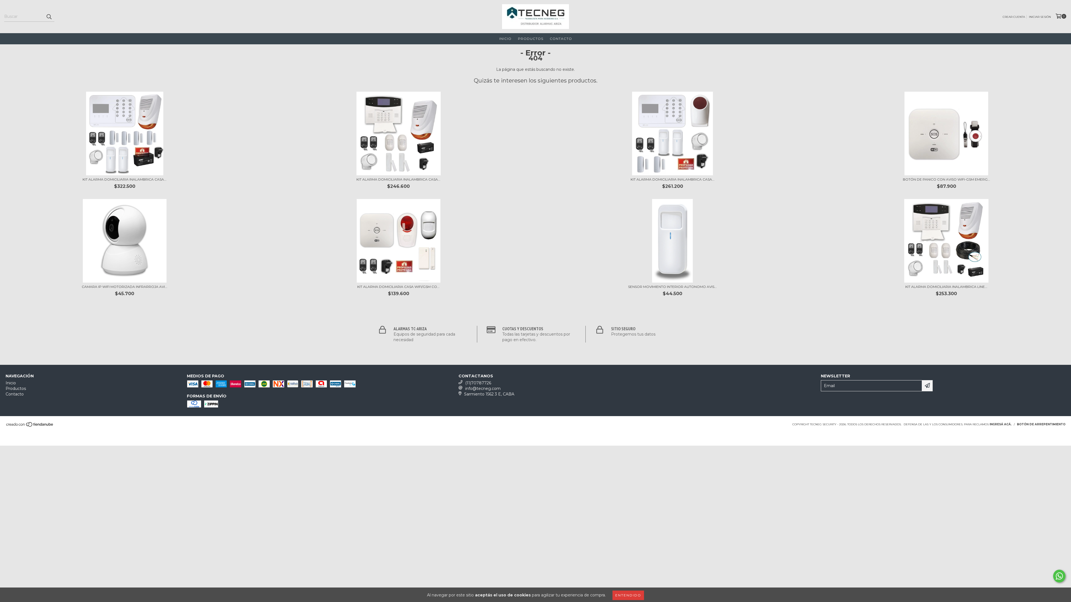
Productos (530, 39)
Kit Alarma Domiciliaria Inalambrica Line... (946, 287)
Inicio (505, 39)
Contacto (561, 39)
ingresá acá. (1001, 424)
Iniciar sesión (1040, 17)
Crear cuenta (1014, 17)
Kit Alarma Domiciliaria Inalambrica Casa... (125, 179)
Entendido (628, 595)
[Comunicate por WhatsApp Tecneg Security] (1059, 576)
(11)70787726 (478, 382)
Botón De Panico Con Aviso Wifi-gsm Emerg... (946, 179)
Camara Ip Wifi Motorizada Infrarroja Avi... (124, 287)
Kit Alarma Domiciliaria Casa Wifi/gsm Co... (398, 287)
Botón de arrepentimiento (1041, 424)
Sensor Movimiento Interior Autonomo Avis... (672, 287)
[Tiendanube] (30, 426)
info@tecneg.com (483, 388)
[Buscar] (48, 17)
